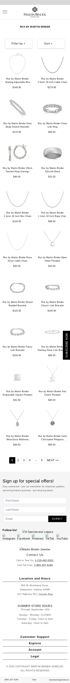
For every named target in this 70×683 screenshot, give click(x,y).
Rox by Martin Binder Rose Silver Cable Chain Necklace (17, 259)
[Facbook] (24, 537)
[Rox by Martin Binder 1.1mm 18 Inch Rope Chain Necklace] (52, 197)
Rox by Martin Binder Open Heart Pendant (52, 259)
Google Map (46, 594)
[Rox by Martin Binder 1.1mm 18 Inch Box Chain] (17, 197)
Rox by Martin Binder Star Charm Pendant (52, 393)
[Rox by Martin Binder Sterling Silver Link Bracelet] (52, 331)
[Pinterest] (38, 537)
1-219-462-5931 (44, 560)
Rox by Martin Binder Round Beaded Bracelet (17, 304)
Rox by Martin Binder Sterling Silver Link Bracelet (52, 348)
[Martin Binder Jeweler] (35, 549)
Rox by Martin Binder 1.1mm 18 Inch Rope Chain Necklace (52, 214)
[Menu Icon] (5, 11)
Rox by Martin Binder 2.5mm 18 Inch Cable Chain (52, 80)
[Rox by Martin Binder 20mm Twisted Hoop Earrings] (17, 152)
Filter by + (18, 43)
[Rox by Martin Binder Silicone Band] (52, 152)
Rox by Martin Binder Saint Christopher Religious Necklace (52, 438)
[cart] (66, 12)
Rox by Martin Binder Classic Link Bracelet (52, 304)
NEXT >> (53, 460)
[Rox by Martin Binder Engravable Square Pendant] (17, 376)
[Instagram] (9, 537)
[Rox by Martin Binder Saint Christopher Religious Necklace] (52, 420)
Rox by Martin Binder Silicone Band (52, 170)
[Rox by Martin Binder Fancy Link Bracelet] (17, 331)
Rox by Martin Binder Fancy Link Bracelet (17, 348)
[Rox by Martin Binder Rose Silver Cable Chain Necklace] (17, 242)
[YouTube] (62, 537)
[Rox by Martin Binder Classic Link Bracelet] (52, 286)
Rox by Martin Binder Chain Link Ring (52, 125)
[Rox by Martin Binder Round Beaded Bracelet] (17, 286)
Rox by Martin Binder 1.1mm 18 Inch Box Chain (17, 214)
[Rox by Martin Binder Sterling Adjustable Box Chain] (17, 63)
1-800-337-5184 (43, 565)
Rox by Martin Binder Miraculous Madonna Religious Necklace (17, 438)
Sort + (48, 43)
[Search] (60, 12)
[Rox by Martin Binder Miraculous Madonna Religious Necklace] (17, 420)
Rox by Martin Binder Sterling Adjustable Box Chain (17, 80)
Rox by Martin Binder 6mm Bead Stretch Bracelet (17, 125)
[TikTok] (50, 537)
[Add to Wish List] (31, 55)
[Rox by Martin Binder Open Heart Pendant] (52, 242)
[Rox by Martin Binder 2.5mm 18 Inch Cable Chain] (52, 63)
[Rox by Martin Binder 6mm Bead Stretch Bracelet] (17, 108)
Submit (57, 518)
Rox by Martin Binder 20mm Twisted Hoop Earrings (17, 170)
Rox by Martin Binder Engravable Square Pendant (17, 393)
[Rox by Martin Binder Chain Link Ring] (52, 108)
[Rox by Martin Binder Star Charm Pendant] (52, 376)
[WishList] (63, 12)
